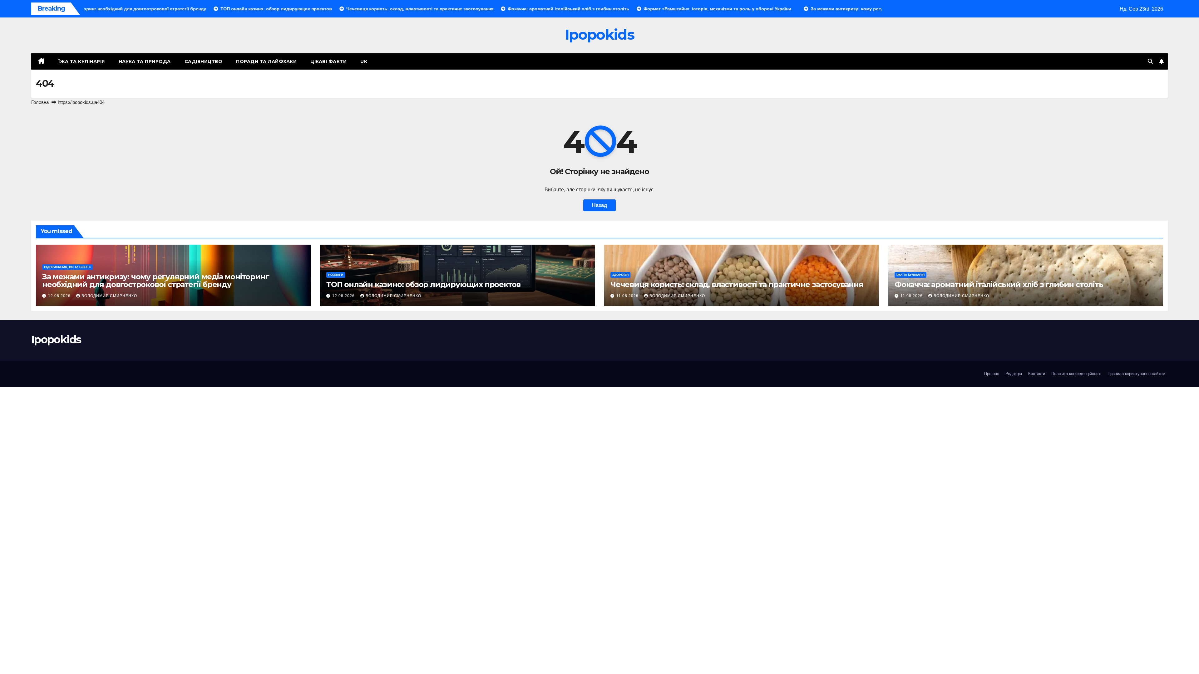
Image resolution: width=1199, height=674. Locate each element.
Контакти (1036, 373)
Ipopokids (599, 34)
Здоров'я (620, 274)
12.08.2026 (60, 296)
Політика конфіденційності (1076, 373)
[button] (1150, 61)
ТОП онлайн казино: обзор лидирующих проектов (423, 284)
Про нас (991, 373)
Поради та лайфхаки (266, 61)
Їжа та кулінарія (81, 61)
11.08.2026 (628, 296)
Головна (40, 102)
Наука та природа (145, 61)
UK (363, 61)
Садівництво (204, 61)
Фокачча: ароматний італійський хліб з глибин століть (999, 284)
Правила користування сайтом (1136, 373)
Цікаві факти (328, 61)
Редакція (1013, 373)
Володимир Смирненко (109, 296)
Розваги (335, 274)
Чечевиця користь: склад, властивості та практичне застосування (736, 284)
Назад (599, 205)
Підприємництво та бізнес (67, 267)
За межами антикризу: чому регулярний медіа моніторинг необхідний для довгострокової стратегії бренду (155, 280)
